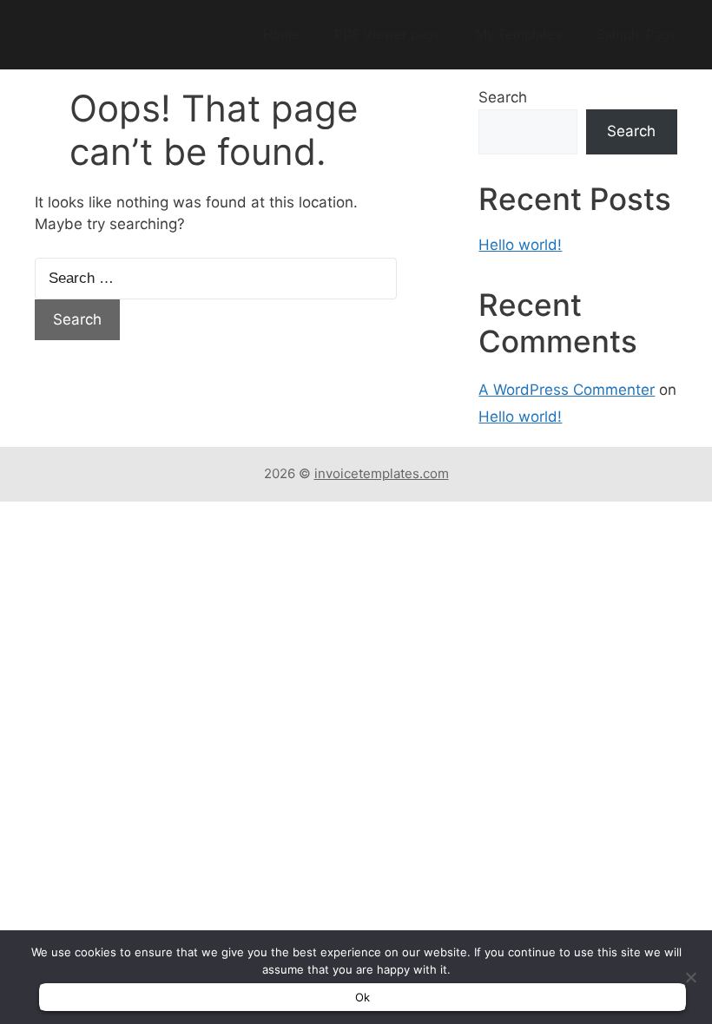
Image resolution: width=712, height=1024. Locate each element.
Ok (363, 997)
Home (281, 34)
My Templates (519, 34)
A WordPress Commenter (566, 389)
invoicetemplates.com (381, 473)
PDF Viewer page (387, 34)
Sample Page (637, 34)
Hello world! (520, 244)
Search (502, 97)
